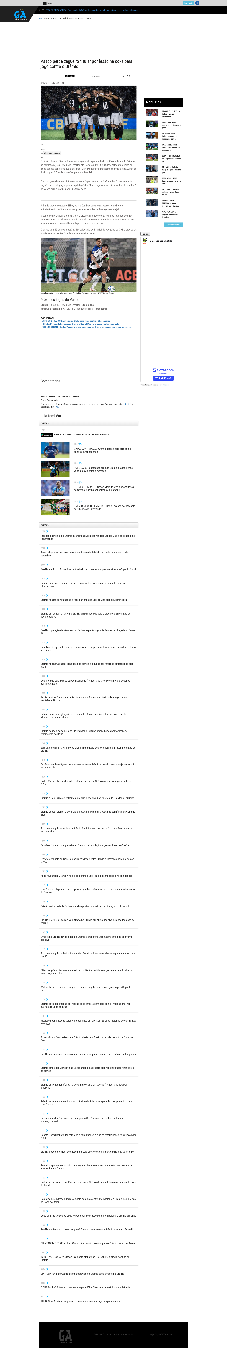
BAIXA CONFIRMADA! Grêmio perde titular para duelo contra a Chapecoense (76, 321)
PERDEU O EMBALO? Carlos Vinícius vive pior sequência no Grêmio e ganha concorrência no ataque (86, 327)
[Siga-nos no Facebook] (197, 3)
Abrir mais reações (52, 153)
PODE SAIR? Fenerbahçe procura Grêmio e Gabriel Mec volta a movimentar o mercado (80, 324)
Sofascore (165, 385)
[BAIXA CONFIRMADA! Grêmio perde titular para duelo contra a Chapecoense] (55, 450)
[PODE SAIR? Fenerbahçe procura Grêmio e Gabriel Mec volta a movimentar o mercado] (55, 469)
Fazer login (188, 3)
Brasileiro (145, 234)
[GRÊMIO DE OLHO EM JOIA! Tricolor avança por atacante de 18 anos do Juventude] (55, 507)
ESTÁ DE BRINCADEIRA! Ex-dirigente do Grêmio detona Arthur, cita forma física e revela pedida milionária (92, 6)
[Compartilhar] (42, 144)
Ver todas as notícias (173, 225)
